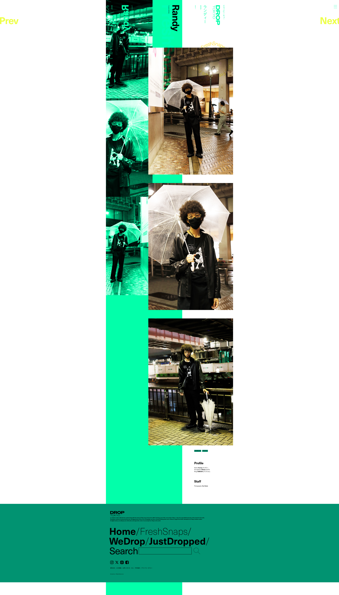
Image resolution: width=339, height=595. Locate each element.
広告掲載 (118, 568)
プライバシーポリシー (147, 568)
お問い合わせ (126, 568)
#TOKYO (205, 451)
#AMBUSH (198, 451)
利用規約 (137, 568)
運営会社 (112, 568)
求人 (132, 568)
